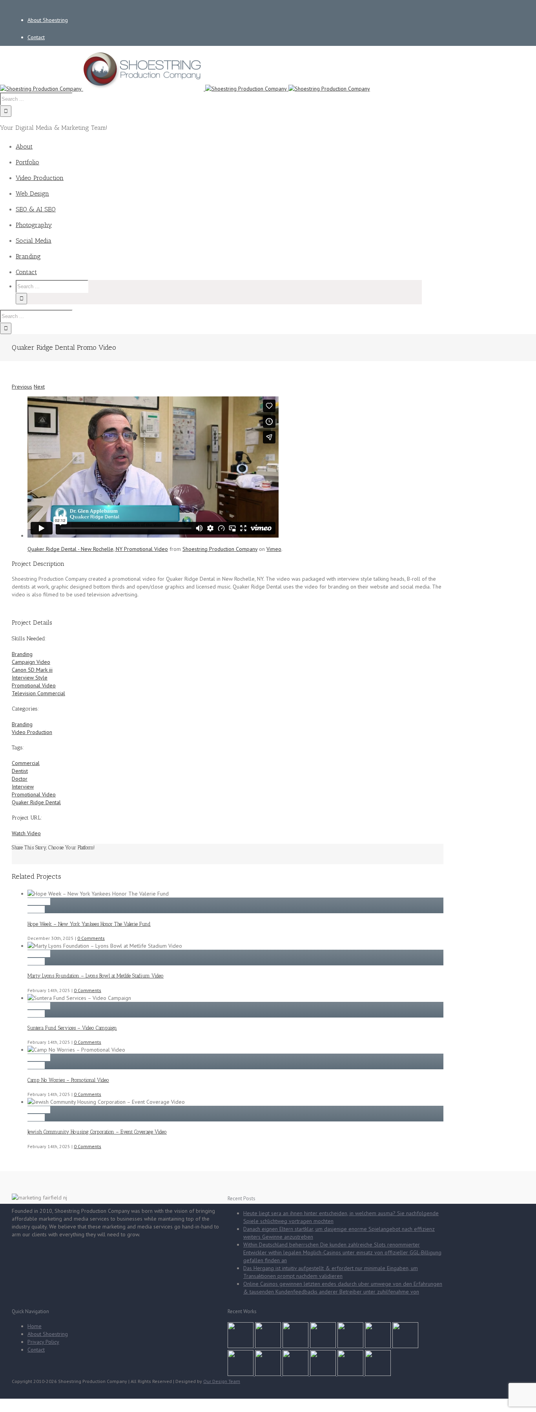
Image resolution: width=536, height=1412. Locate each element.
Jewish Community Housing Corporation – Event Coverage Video (97, 1132)
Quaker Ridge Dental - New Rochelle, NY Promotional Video (97, 548)
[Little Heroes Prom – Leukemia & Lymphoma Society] (405, 1346)
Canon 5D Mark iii (32, 669)
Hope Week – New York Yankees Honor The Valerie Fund (89, 924)
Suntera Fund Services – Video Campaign (72, 1028)
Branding (22, 654)
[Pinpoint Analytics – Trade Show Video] (296, 1373)
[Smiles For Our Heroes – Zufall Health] (378, 1346)
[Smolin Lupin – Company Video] (323, 1373)
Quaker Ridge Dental (36, 802)
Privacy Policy (43, 1341)
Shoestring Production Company (219, 548)
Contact (36, 1349)
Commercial (26, 763)
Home (34, 1326)
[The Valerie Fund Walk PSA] (378, 1373)
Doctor (19, 778)
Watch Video (26, 833)
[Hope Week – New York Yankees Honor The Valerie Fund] (241, 1346)
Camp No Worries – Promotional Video (68, 1080)
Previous (22, 386)
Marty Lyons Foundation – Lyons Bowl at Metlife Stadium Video (95, 976)
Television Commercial (38, 693)
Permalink (38, 901)
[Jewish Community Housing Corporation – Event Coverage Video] (351, 1346)
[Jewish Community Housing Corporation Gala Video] (269, 1373)
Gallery (36, 909)
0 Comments (91, 938)
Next (39, 386)
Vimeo (273, 548)
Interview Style (29, 677)
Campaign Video (31, 661)
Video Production (32, 732)
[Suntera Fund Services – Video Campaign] (296, 1346)
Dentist (20, 770)
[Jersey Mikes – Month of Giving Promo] (351, 1373)
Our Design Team (221, 1381)
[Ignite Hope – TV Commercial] (241, 1373)
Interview (23, 786)
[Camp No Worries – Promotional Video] (323, 1346)
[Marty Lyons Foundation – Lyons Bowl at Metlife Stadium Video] (269, 1346)
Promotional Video (34, 685)
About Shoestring (47, 1333)
